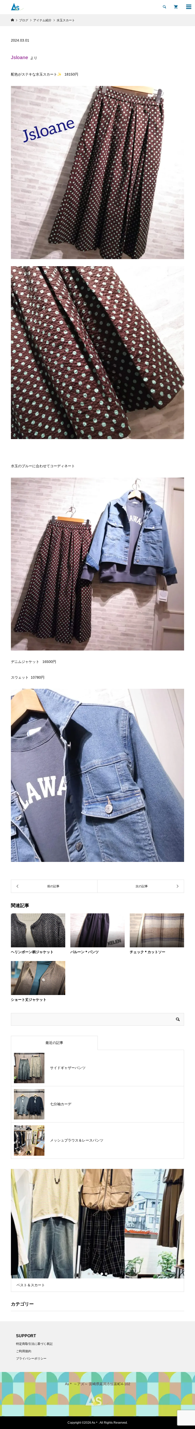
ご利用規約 (23, 1351)
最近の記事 (54, 1043)
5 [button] (106, 1274)
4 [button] (102, 1274)
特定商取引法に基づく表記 (34, 1344)
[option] (97, 1230)
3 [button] (97, 1274)
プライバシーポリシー (31, 1358)
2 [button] (93, 1274)
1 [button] (89, 1274)
